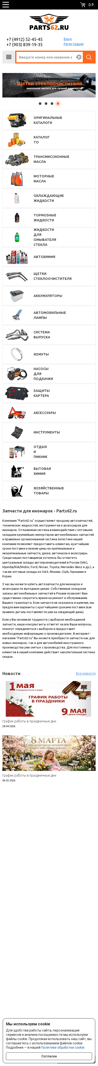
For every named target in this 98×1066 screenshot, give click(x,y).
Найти (89, 57)
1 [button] (40, 103)
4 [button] (57, 103)
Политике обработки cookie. (63, 1047)
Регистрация (73, 44)
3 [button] (51, 103)
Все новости (86, 673)
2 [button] (46, 103)
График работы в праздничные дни (29, 721)
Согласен (49, 1056)
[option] (49, 85)
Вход (68, 39)
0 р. (91, 5)
